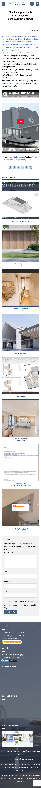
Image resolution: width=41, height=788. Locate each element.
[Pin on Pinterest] (26, 167)
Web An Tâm (27, 759)
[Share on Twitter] (18, 167)
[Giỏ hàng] (37, 4)
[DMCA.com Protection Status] (9, 660)
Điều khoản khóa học (13, 642)
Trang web (8, 591)
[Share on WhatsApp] (10, 167)
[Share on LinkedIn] (30, 167)
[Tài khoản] (32, 4)
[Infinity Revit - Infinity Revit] (17, 3)
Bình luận (8, 553)
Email (7, 581)
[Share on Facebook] (14, 167)
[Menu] (3, 4)
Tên (6, 572)
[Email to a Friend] (22, 167)
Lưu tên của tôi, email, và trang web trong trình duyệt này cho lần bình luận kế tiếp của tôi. (20, 605)
